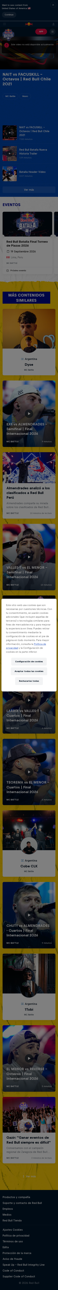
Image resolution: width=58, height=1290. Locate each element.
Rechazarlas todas (29, 681)
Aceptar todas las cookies (29, 671)
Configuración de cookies (29, 661)
